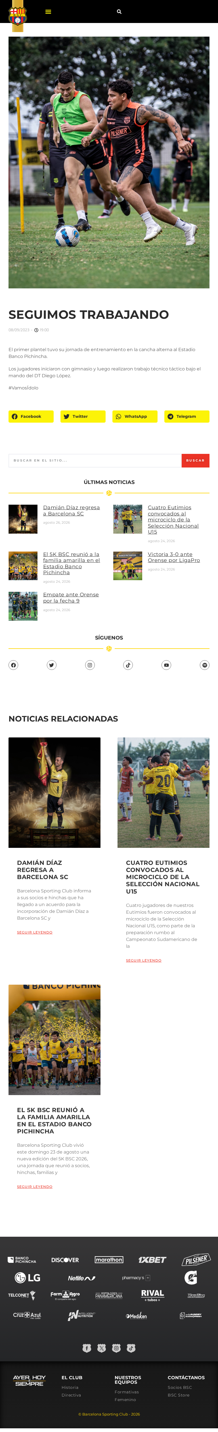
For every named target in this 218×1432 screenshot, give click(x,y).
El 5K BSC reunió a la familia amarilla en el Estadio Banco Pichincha (71, 563)
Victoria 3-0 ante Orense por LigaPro (174, 557)
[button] (48, 11)
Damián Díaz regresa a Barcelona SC (71, 510)
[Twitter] (51, 665)
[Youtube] (166, 665)
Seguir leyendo (35, 932)
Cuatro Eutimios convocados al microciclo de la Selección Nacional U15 (173, 519)
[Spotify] (204, 665)
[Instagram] (90, 665)
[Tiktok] (128, 665)
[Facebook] (13, 665)
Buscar (195, 460)
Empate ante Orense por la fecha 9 (71, 598)
